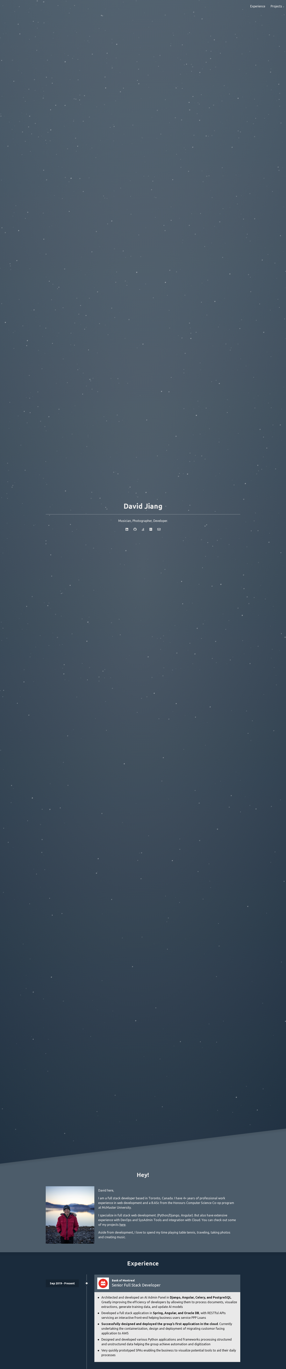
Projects (276, 6)
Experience (257, 6)
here (122, 1224)
